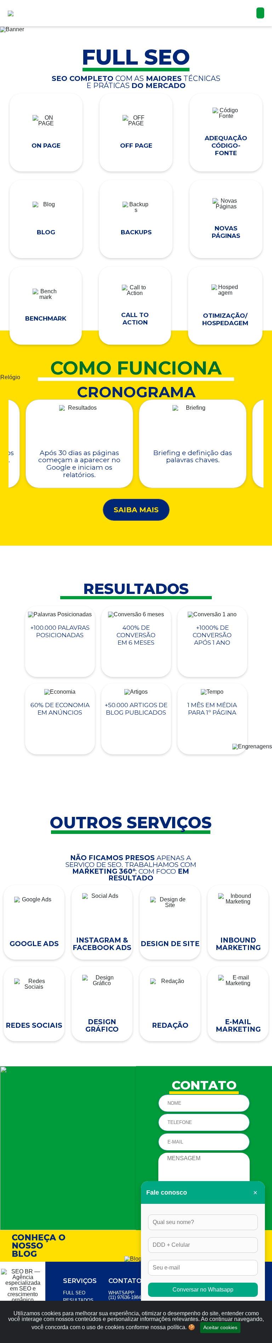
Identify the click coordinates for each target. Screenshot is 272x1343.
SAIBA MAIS (136, 510)
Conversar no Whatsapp (202, 1290)
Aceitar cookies (220, 1327)
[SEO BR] (25, 11)
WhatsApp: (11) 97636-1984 (124, 1295)
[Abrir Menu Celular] (260, 13)
